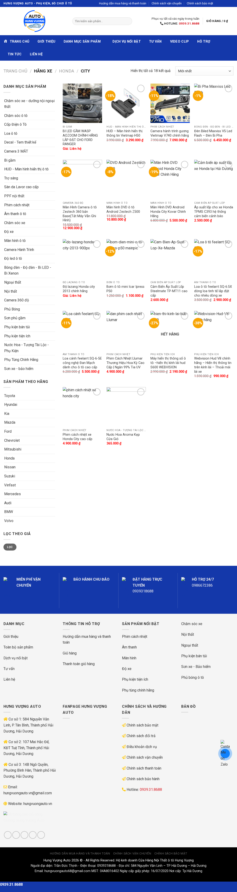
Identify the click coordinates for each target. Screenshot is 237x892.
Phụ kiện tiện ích (17, 336)
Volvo (8, 521)
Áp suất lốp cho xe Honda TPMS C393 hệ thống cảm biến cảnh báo (213, 211)
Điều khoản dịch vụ (142, 747)
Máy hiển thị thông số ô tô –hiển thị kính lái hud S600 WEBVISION (168, 363)
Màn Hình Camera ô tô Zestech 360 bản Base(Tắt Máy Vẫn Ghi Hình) (80, 213)
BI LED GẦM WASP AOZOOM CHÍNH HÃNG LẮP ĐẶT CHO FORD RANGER (80, 137)
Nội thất (10, 291)
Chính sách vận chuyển (167, 3)
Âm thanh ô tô (15, 214)
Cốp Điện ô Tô (15, 124)
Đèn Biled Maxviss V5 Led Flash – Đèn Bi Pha (213, 133)
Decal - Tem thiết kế (20, 142)
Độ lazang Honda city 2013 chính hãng (79, 289)
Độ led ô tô (13, 258)
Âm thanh (129, 647)
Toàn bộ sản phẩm (18, 647)
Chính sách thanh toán (144, 768)
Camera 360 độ (16, 300)
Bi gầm (10, 160)
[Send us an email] (231, 3)
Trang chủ (15, 71)
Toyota (9, 396)
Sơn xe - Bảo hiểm (196, 666)
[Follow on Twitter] (226, 3)
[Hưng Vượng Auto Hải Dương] (34, 21)
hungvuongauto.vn (37, 803)
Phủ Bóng (12, 309)
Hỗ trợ (203, 42)
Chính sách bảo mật (200, 3)
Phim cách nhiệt (16, 205)
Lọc (10, 547)
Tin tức (15, 54)
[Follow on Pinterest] (41, 835)
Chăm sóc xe (14, 223)
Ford (8, 431)
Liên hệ (36, 54)
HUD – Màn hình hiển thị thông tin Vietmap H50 (124, 133)
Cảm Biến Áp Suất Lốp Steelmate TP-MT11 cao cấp (168, 291)
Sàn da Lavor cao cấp (21, 187)
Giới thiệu (46, 42)
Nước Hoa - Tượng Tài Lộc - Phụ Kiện (26, 348)
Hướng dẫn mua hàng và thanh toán (122, 3)
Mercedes (12, 494)
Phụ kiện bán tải (17, 327)
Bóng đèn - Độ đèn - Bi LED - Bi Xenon (27, 270)
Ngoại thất (12, 282)
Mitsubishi (12, 449)
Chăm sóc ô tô (16, 115)
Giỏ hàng (70, 653)
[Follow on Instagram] (222, 3)
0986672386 (202, 585)
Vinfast (10, 485)
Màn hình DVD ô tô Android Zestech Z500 (123, 209)
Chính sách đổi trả (141, 736)
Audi (7, 503)
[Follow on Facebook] (218, 3)
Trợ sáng (11, 178)
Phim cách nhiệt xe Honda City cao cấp (77, 437)
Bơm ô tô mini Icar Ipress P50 (125, 289)
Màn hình (129, 658)
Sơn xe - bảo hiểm (18, 368)
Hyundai (10, 404)
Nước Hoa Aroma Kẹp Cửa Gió (123, 437)
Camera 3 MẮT (16, 151)
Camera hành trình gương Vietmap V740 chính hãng (169, 133)
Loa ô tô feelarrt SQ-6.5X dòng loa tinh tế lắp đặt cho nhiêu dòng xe (213, 291)
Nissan (10, 467)
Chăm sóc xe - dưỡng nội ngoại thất (29, 104)
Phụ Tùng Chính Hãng (21, 359)
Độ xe (9, 231)
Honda (66, 71)
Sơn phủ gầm (14, 318)
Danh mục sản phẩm (82, 42)
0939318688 (143, 591)
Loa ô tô (10, 133)
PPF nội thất (14, 196)
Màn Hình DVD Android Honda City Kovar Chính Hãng (168, 211)
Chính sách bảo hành (143, 779)
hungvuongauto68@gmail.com (67, 871)
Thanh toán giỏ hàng (79, 664)
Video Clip (179, 42)
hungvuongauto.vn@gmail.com (27, 793)
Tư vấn (155, 42)
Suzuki (9, 476)
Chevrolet (12, 440)
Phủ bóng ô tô (192, 677)
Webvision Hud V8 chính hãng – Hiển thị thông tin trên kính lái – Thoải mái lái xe (212, 365)
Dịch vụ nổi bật (126, 42)
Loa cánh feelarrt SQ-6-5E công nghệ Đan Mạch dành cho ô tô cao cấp (82, 363)
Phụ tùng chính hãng (138, 690)
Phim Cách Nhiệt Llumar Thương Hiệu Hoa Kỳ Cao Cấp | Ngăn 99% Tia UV (125, 363)
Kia (6, 413)
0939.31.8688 (189, 23)
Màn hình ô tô (15, 240)
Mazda (9, 422)
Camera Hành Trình (19, 249)
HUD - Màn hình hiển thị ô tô (26, 169)
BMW (8, 512)
